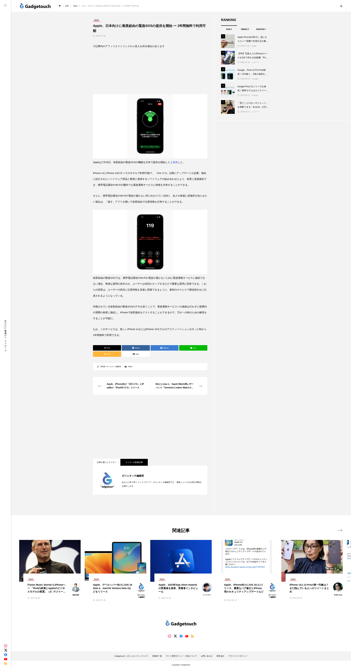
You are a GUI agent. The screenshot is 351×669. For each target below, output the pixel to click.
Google (255, 79)
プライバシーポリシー (237, 656)
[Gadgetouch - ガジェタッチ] (35, 6)
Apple (130, 366)
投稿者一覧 (157, 656)
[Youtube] (5, 658)
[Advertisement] (150, 69)
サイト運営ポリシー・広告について (181, 656)
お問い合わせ (206, 656)
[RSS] (5, 663)
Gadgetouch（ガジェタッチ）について (131, 656)
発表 (175, 162)
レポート (255, 62)
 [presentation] (339, 530)
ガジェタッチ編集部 (113, 366)
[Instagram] (5, 645)
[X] (5, 650)
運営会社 (220, 656)
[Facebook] (5, 654)
